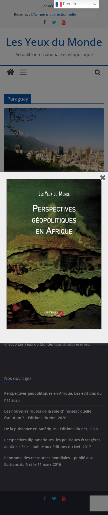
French (69, 4)
